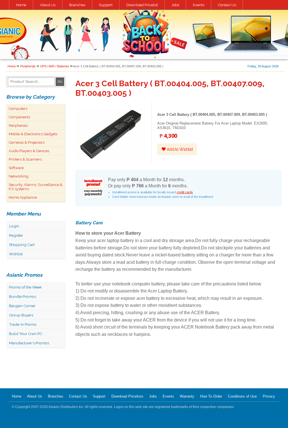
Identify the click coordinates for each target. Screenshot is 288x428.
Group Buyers (21, 315)
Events (198, 5)
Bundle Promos (22, 296)
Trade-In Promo (23, 324)
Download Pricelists (127, 396)
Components (19, 117)
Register (16, 235)
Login (14, 226)
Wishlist (15, 254)
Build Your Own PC (25, 333)
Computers (18, 109)
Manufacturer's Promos (29, 343)
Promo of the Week (25, 287)
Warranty (187, 396)
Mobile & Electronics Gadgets (33, 134)
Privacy (269, 396)
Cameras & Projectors (26, 142)
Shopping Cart (22, 244)
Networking (18, 176)
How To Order (211, 396)
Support (105, 5)
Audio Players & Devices (29, 151)
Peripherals (28, 66)
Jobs (175, 5)
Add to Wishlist (179, 149)
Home (21, 5)
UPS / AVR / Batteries (54, 66)
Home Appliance (23, 197)
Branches (77, 5)
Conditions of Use (242, 396)
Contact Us (227, 5)
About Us (47, 5)
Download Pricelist (142, 5)
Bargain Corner (22, 305)
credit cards (185, 192)
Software (16, 168)
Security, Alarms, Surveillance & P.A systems (35, 187)
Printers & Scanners (25, 159)
